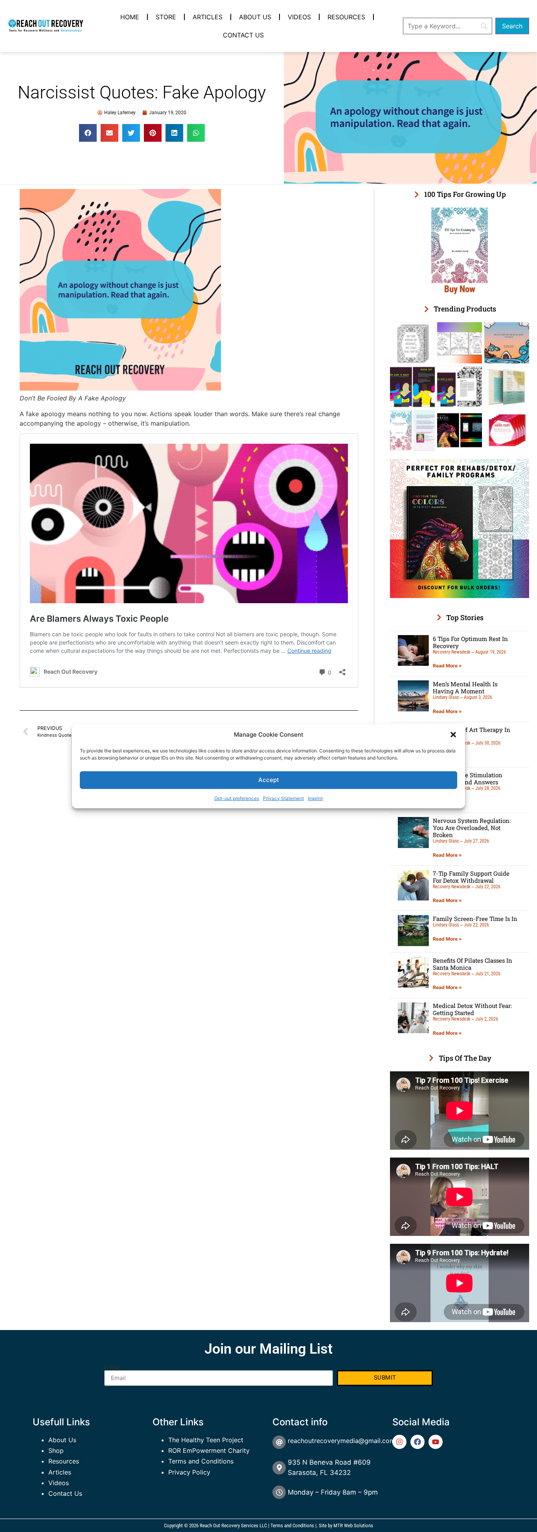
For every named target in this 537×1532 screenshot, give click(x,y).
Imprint (315, 798)
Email (112, 1367)
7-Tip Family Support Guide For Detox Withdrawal (471, 876)
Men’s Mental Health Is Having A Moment (465, 687)
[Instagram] (399, 1442)
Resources (346, 17)
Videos (299, 17)
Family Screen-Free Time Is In (475, 919)
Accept (268, 779)
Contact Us (243, 35)
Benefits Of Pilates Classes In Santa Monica (472, 963)
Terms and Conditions (201, 1461)
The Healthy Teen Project (205, 1440)
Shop (56, 1450)
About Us (255, 17)
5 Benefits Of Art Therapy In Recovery (471, 733)
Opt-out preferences (236, 798)
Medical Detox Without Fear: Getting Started (472, 1009)
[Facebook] (417, 1442)
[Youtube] (435, 1442)
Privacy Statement (283, 798)
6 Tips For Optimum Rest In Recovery (470, 642)
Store (166, 17)
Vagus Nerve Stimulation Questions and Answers (467, 778)
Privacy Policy (189, 1472)
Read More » (447, 666)
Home (129, 17)
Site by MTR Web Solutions (346, 1525)
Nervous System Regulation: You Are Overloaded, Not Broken (472, 828)
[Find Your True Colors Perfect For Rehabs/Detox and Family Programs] (459, 596)
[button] (453, 735)
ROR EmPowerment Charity (209, 1450)
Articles (208, 17)
